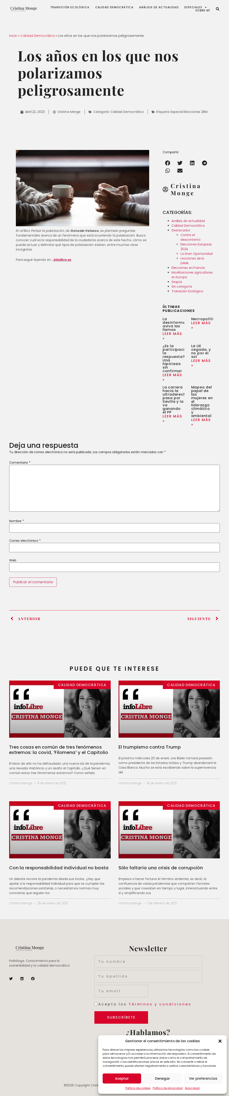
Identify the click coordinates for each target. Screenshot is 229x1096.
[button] (220, 1041)
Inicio (13, 35)
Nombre (16, 521)
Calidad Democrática (114, 7)
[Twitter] (11, 978)
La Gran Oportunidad (196, 253)
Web (12, 560)
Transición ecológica (69, 7)
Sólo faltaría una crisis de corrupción (161, 868)
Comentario (19, 462)
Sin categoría (182, 286)
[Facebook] (33, 978)
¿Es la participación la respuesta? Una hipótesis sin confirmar (176, 358)
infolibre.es (62, 259)
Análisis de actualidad (159, 7)
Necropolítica (204, 319)
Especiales (193, 7)
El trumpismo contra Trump (150, 747)
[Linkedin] (22, 978)
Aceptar (122, 1078)
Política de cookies (138, 1088)
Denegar (162, 1078)
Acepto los (144, 1004)
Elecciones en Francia (188, 268)
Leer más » (172, 336)
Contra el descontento (190, 237)
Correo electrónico (25, 540)
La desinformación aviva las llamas (178, 324)
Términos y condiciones (160, 1004)
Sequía (177, 282)
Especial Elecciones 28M (189, 112)
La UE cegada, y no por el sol (201, 351)
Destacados (181, 230)
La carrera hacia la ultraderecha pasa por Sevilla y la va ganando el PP (176, 400)
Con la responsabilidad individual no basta (59, 868)
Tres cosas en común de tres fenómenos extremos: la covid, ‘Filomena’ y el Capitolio (58, 750)
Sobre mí (202, 10)
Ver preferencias (203, 1078)
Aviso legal (192, 1088)
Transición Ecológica (187, 291)
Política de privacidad (168, 1088)
